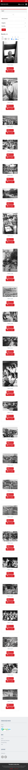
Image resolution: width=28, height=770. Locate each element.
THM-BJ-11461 (10, 569)
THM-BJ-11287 (10, 388)
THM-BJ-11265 (10, 323)
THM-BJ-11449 (10, 491)
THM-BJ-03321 (10, 175)
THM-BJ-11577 (10, 648)
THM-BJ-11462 (10, 596)
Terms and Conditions (5, 740)
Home (2, 724)
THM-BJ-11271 (10, 348)
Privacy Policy (3, 742)
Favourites (3, 26)
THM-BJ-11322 (10, 412)
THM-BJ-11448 (10, 465)
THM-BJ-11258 (10, 273)
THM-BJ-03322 (10, 200)
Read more (16, 768)
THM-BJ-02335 (10, 64)
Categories (3, 22)
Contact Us (3, 753)
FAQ (2, 744)
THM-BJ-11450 (10, 516)
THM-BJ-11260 (10, 298)
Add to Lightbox (11, 71)
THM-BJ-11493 (10, 622)
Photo (2, 726)
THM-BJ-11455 (10, 543)
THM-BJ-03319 (10, 126)
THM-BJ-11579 (10, 675)
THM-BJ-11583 (10, 701)
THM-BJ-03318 (10, 102)
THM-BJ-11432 (10, 439)
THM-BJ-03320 (10, 151)
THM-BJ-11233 (10, 235)
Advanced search (5, 18)
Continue (11, 768)
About (2, 738)
